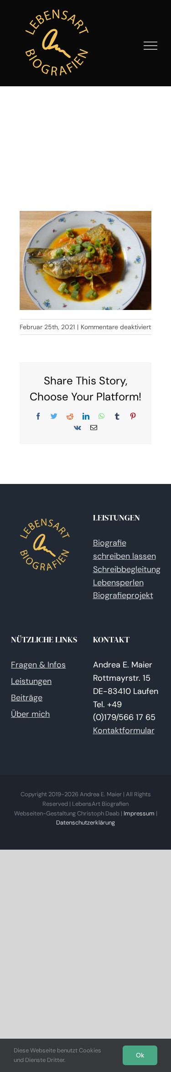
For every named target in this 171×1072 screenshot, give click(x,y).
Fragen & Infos (38, 664)
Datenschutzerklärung (85, 822)
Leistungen (31, 681)
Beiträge (26, 697)
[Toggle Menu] (151, 46)
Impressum (139, 813)
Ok (140, 1055)
